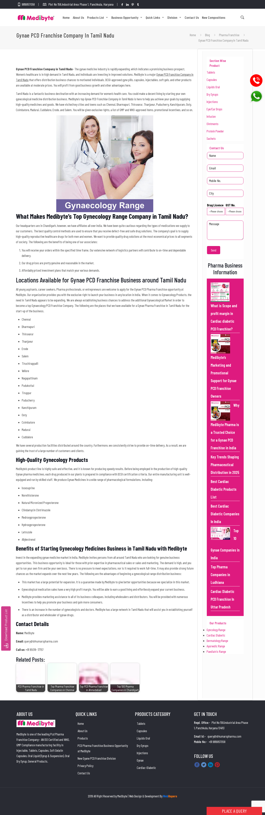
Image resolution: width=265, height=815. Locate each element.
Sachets (211, 138)
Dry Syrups (212, 94)
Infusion (211, 116)
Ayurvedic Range (216, 646)
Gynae (140, 760)
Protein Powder (215, 131)
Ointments (212, 124)
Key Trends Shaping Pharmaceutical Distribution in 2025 (225, 465)
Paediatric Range (216, 651)
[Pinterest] (133, 4)
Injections (212, 102)
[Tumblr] (138, 4)
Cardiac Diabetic (216, 635)
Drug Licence (215, 205)
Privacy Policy (85, 766)
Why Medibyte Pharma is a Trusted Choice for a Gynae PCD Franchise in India (225, 426)
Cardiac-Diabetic (146, 768)
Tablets (211, 72)
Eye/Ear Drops (214, 109)
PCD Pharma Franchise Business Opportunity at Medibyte (103, 748)
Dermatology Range (217, 641)
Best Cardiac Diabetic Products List (223, 489)
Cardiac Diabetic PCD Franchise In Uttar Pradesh (222, 599)
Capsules (212, 80)
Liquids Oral (213, 87)
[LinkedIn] (128, 4)
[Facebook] (122, 4)
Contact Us (84, 773)
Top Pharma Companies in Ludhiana (220, 574)
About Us (82, 731)
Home (193, 35)
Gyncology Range (216, 630)
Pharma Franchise (229, 35)
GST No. (230, 205)
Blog (207, 35)
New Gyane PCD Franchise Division (97, 758)
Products (83, 738)
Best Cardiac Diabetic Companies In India (225, 514)
